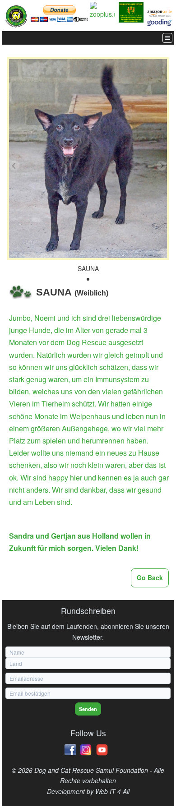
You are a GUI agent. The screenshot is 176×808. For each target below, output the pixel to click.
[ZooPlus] (102, 11)
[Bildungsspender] (131, 12)
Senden (88, 708)
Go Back (150, 577)
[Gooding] (159, 22)
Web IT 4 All (112, 791)
